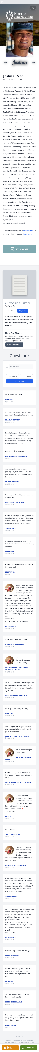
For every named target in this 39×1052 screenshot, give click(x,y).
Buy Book (22, 311)
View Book (10, 311)
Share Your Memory (14, 344)
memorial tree (28, 230)
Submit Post (19, 381)
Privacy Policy (13, 1042)
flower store (27, 234)
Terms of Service (25, 1042)
